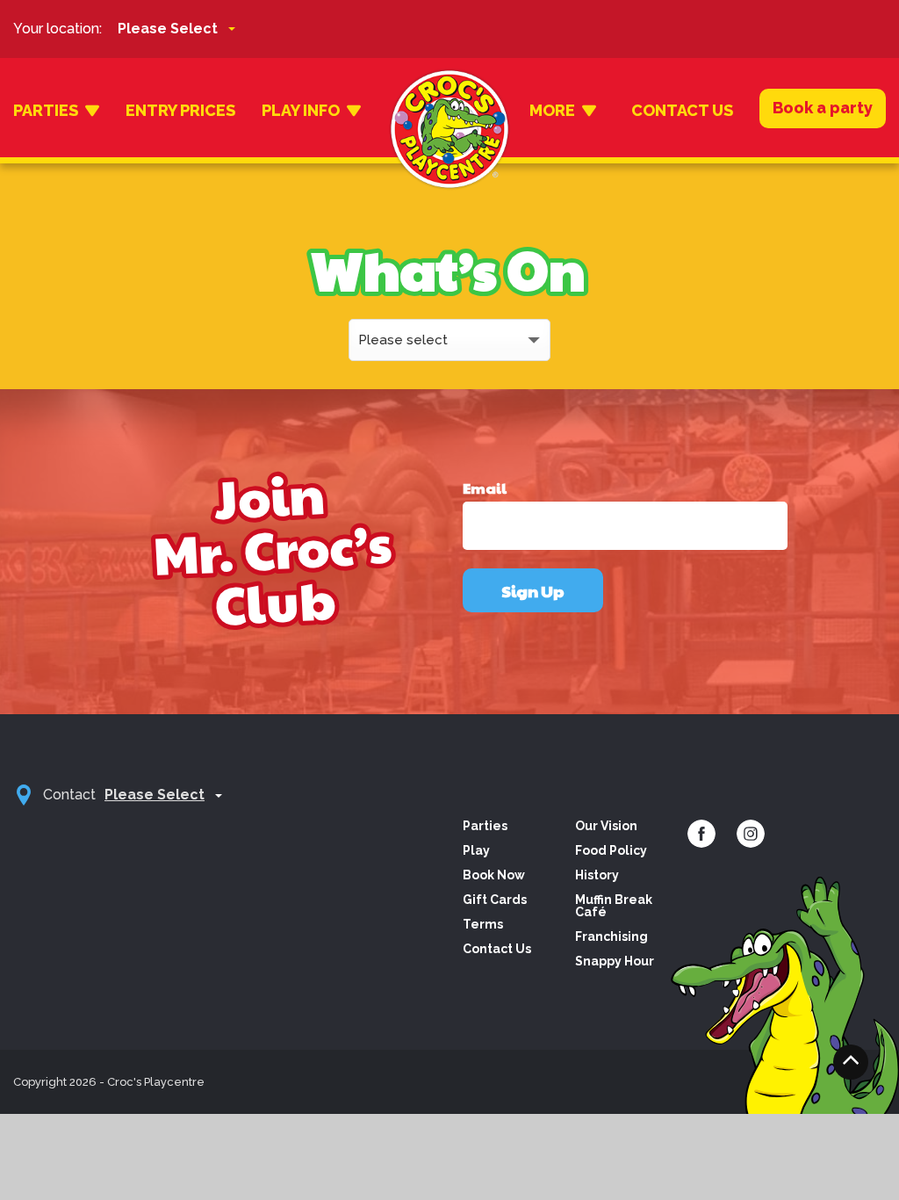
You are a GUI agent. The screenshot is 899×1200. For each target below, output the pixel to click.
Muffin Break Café (613, 906)
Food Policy (611, 850)
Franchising (611, 936)
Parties (45, 110)
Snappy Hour (614, 961)
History (597, 875)
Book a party (823, 107)
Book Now (494, 875)
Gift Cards (495, 900)
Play (476, 850)
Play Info (301, 110)
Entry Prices (180, 110)
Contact (69, 794)
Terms (483, 924)
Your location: (57, 28)
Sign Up (533, 591)
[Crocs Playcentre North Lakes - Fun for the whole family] (449, 110)
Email (485, 488)
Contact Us (682, 110)
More (552, 110)
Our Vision (606, 826)
